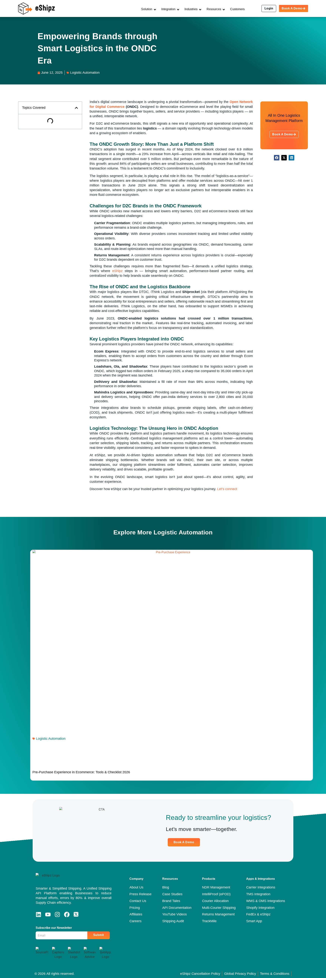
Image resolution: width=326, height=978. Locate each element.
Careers (135, 921)
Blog (165, 887)
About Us (136, 887)
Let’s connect (227, 489)
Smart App (254, 921)
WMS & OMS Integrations (265, 901)
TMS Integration (258, 894)
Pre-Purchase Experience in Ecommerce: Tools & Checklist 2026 (81, 772)
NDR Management (216, 887)
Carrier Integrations (260, 887)
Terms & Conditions (274, 974)
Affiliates (135, 914)
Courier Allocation (215, 901)
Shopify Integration (260, 908)
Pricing (134, 908)
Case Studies (172, 894)
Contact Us (137, 901)
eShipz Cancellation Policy (200, 974)
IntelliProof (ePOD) (216, 894)
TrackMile (209, 921)
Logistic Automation (183, 532)
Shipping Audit (173, 921)
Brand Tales (171, 901)
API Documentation (176, 908)
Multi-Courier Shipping (219, 908)
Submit (98, 935)
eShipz (117, 271)
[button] (76, 108)
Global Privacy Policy (240, 974)
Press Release (140, 894)
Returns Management (218, 914)
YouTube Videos (174, 914)
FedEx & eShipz (258, 914)
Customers (237, 9)
